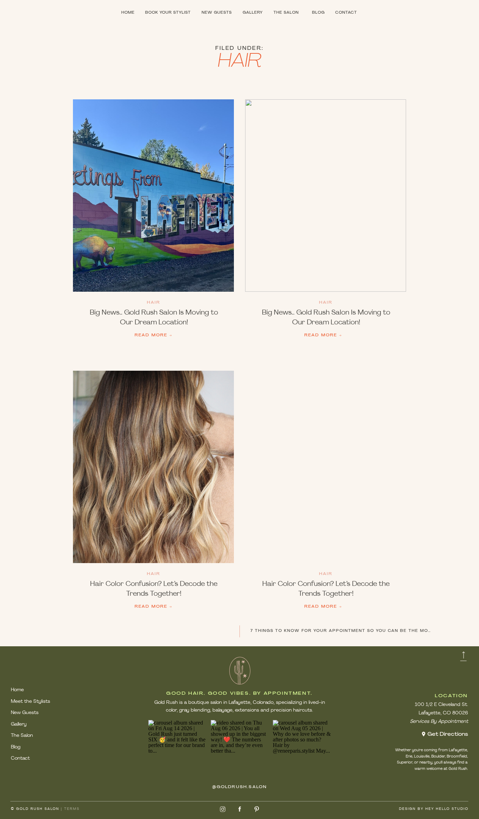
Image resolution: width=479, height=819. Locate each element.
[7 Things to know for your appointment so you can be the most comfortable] (325, 195)
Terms (72, 809)
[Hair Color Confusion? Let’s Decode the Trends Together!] (153, 467)
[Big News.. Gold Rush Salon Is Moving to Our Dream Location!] (153, 195)
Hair (154, 303)
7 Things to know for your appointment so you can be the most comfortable (362, 631)
